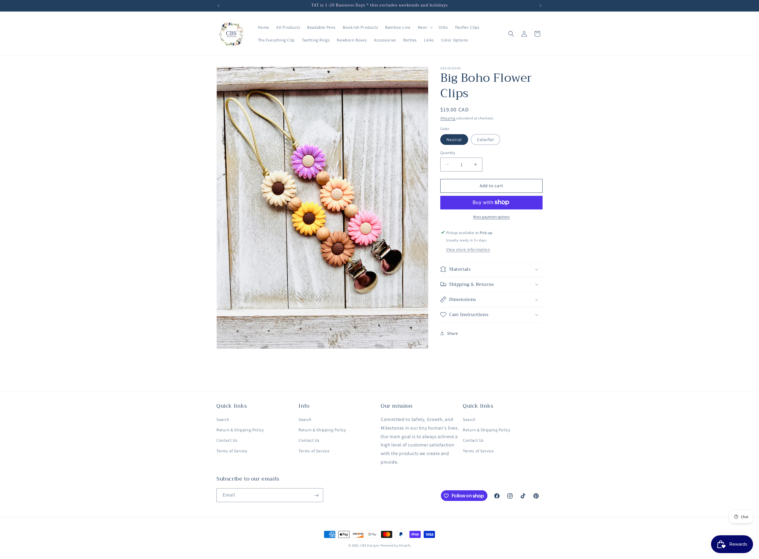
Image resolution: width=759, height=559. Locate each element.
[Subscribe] (316, 495)
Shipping (447, 118)
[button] (424, 27)
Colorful (485, 139)
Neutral (454, 139)
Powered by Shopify (395, 545)
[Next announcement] (540, 5)
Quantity (447, 152)
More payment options (491, 216)
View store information (468, 249)
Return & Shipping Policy (240, 430)
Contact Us (226, 440)
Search (222, 419)
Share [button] (452, 333)
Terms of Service (232, 451)
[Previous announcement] (218, 5)
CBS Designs (370, 545)
